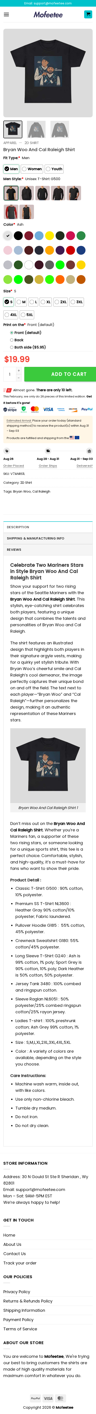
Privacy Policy (16, 1292)
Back (19, 340)
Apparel (10, 143)
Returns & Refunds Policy (27, 1301)
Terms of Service (20, 1329)
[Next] (85, 73)
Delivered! (85, 466)
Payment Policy (18, 1319)
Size (7, 291)
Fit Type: (11, 157)
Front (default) (28, 332)
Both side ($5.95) (30, 347)
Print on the (14, 324)
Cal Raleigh (41, 491)
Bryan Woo (22, 491)
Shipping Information (24, 1310)
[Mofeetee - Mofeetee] (48, 14)
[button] (6, 14)
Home (9, 1235)
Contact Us (14, 1253)
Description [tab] (18, 527)
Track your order (20, 1263)
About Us (12, 1244)
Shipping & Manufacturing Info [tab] (35, 538)
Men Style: (13, 178)
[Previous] (11, 73)
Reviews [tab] (14, 549)
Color (9, 224)
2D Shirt (32, 143)
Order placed (13, 466)
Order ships (48, 466)
